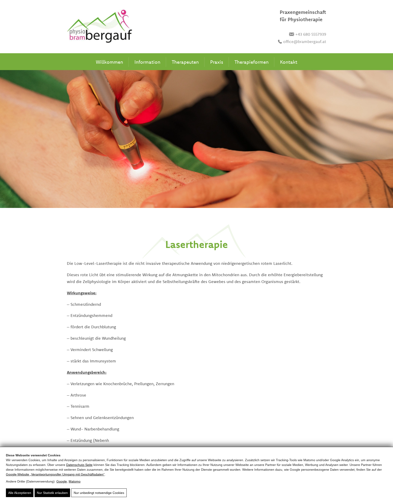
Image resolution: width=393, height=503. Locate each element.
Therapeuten (185, 62)
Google (61, 481)
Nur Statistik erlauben (52, 493)
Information (147, 62)
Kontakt (288, 62)
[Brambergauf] (99, 27)
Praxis (216, 62)
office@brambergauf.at (304, 41)
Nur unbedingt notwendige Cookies (99, 493)
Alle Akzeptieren (19, 493)
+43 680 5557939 (310, 34)
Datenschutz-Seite (79, 465)
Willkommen (109, 62)
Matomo (75, 481)
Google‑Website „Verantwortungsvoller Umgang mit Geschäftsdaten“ (55, 474)
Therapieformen (251, 62)
